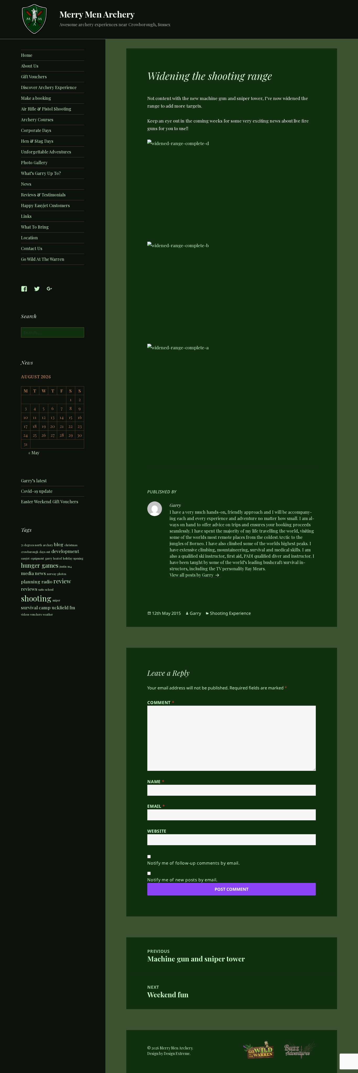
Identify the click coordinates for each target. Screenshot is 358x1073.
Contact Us (31, 248)
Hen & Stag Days (37, 141)
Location (29, 237)
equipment (37, 558)
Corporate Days (36, 130)
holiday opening (73, 558)
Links (26, 216)
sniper (56, 600)
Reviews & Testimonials (43, 194)
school (49, 589)
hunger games (39, 565)
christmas (70, 545)
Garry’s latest (34, 480)
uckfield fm (63, 607)
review (62, 581)
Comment (160, 702)
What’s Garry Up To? (41, 173)
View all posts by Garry (192, 575)
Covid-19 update (36, 491)
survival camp (36, 607)
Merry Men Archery (97, 14)
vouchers (36, 614)
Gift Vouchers (34, 76)
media (27, 573)
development (65, 551)
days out (44, 552)
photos (61, 574)
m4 (70, 566)
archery (48, 545)
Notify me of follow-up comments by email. (193, 863)
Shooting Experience (230, 613)
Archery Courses (37, 119)
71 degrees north (31, 545)
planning (30, 581)
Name (155, 781)
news (40, 573)
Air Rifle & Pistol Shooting (46, 109)
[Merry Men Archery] (35, 18)
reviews (29, 589)
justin (63, 566)
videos (25, 614)
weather (48, 614)
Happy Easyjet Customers (45, 205)
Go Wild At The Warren (42, 259)
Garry (195, 613)
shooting (36, 598)
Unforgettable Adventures (46, 151)
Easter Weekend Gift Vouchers (49, 501)
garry (48, 558)
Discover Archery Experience (49, 87)
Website (156, 831)
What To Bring (35, 227)
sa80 (41, 589)
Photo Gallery (34, 162)
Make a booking (36, 98)
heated (57, 558)
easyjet (25, 558)
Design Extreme (177, 1053)
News (26, 184)
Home (26, 55)
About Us (29, 66)
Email (156, 806)
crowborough (29, 552)
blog (58, 544)
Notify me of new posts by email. (182, 880)
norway (51, 574)
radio (46, 581)
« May (33, 452)
